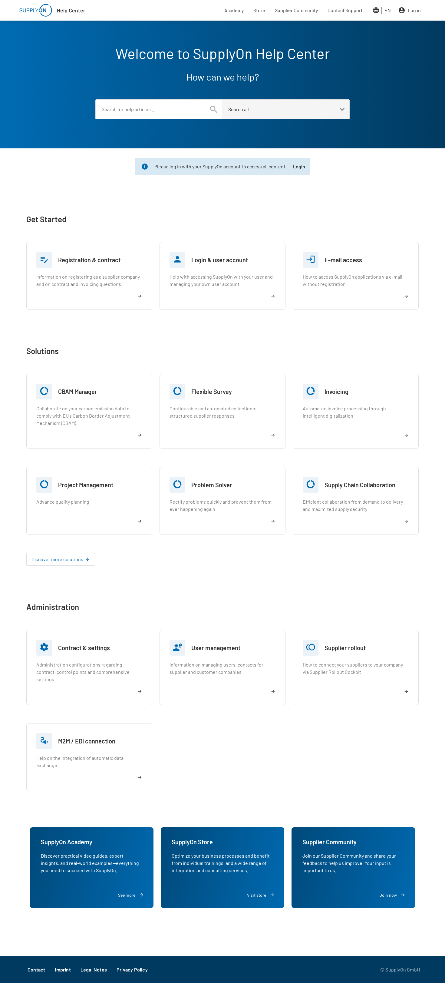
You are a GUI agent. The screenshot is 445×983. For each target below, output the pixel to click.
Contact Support (345, 10)
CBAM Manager (77, 391)
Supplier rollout (345, 647)
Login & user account (219, 259)
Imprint (63, 969)
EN (387, 10)
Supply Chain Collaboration (360, 484)
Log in (414, 10)
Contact (36, 969)
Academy (234, 10)
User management (215, 647)
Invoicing (336, 391)
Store (259, 10)
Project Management (85, 484)
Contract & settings (84, 647)
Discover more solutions (57, 559)
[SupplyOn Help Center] (35, 10)
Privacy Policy (132, 969)
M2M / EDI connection (86, 741)
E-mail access (343, 259)
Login (299, 166)
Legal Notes (94, 969)
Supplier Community (296, 10)
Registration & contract (89, 259)
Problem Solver (211, 484)
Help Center (71, 10)
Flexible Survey (211, 391)
